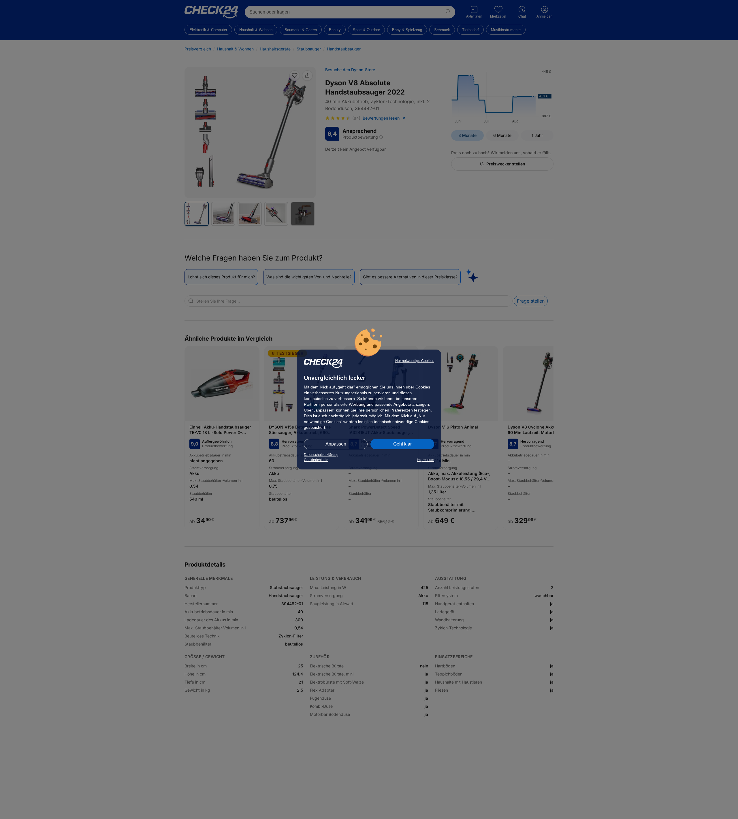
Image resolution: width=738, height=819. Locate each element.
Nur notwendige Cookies (414, 361)
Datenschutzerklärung (321, 455)
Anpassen (335, 443)
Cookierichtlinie (316, 460)
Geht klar (402, 443)
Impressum (425, 460)
